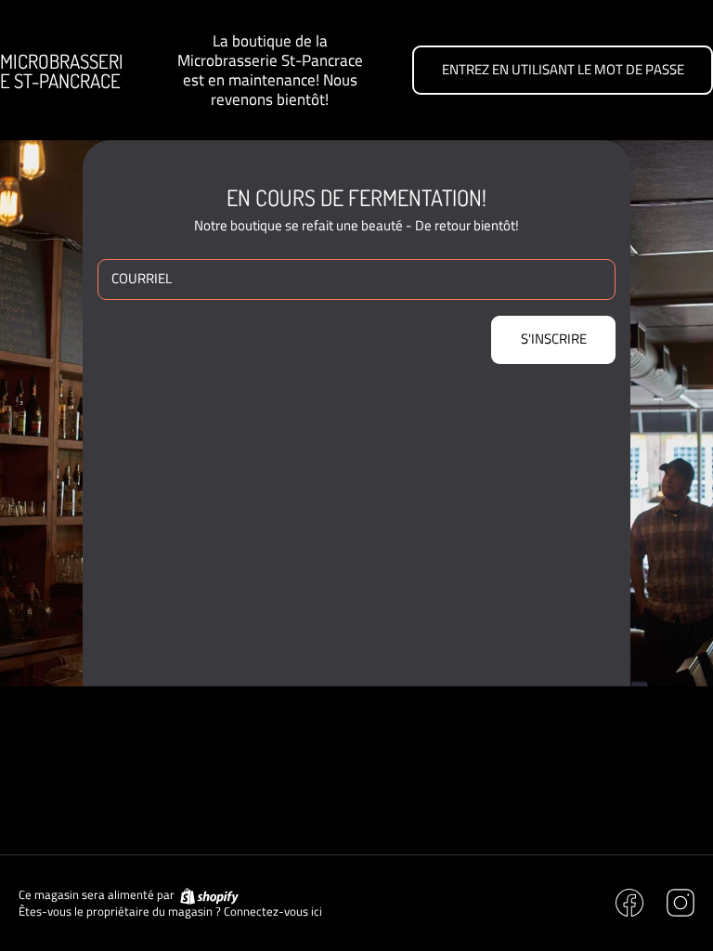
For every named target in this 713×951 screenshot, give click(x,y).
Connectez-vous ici (273, 911)
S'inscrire (554, 338)
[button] (562, 70)
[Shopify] (208, 895)
